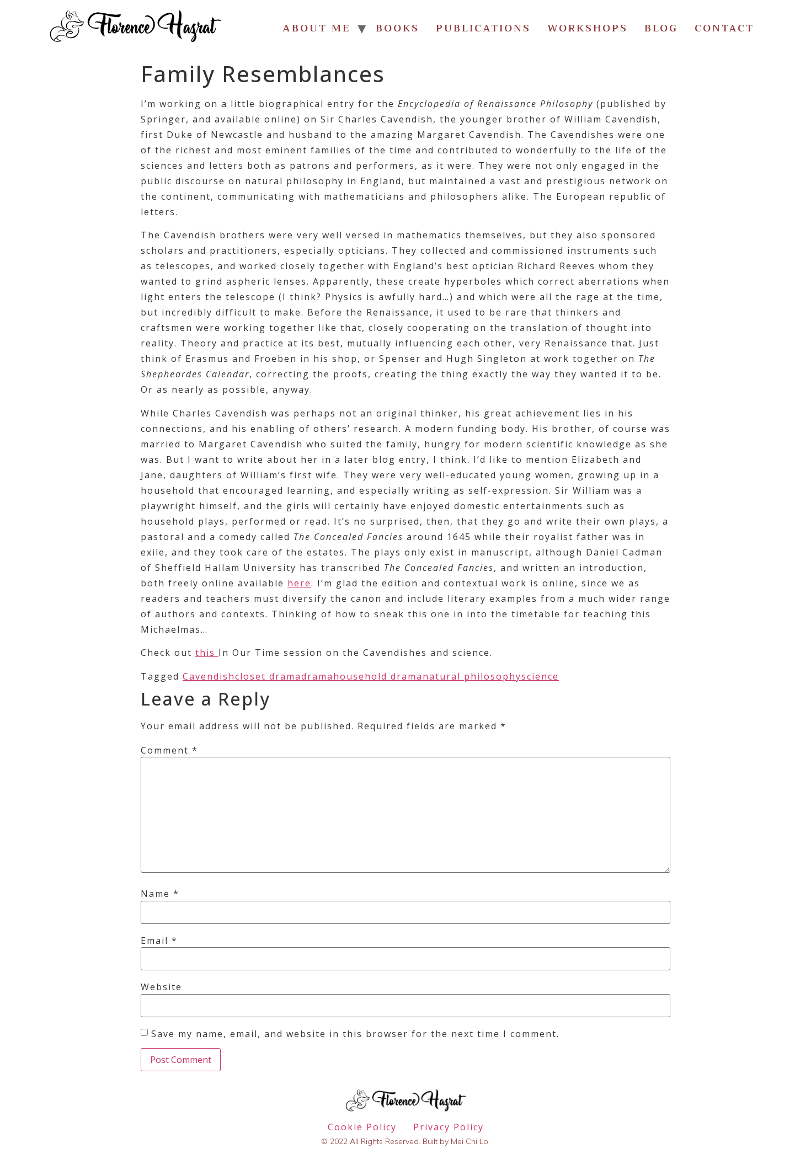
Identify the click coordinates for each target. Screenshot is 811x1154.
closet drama (268, 676)
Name (160, 893)
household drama (378, 676)
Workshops (587, 28)
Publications (483, 28)
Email (159, 940)
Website (161, 986)
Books (397, 28)
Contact (724, 28)
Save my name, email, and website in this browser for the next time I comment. (355, 1033)
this (206, 653)
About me (316, 28)
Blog (661, 28)
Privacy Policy (448, 1127)
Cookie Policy (362, 1127)
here (299, 583)
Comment (169, 750)
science (540, 676)
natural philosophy (472, 676)
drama (317, 676)
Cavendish (209, 676)
